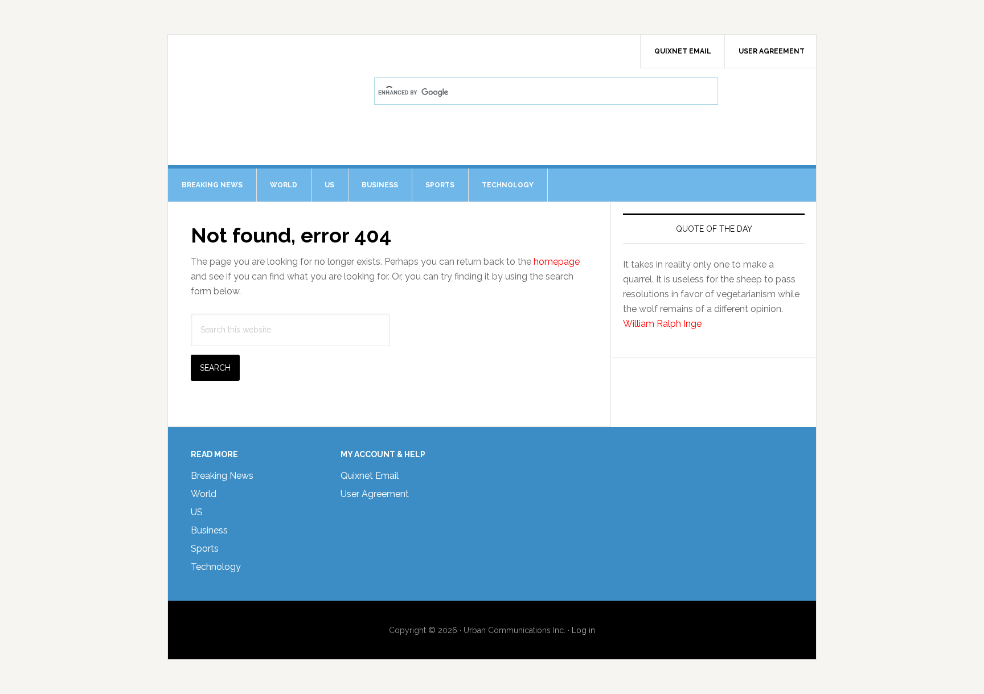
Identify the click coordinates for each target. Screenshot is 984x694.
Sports (205, 548)
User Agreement (375, 493)
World (203, 493)
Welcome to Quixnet (265, 66)
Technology (216, 566)
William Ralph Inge (662, 323)
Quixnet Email (370, 475)
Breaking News (222, 475)
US (197, 512)
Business (209, 530)
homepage (557, 261)
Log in (583, 630)
